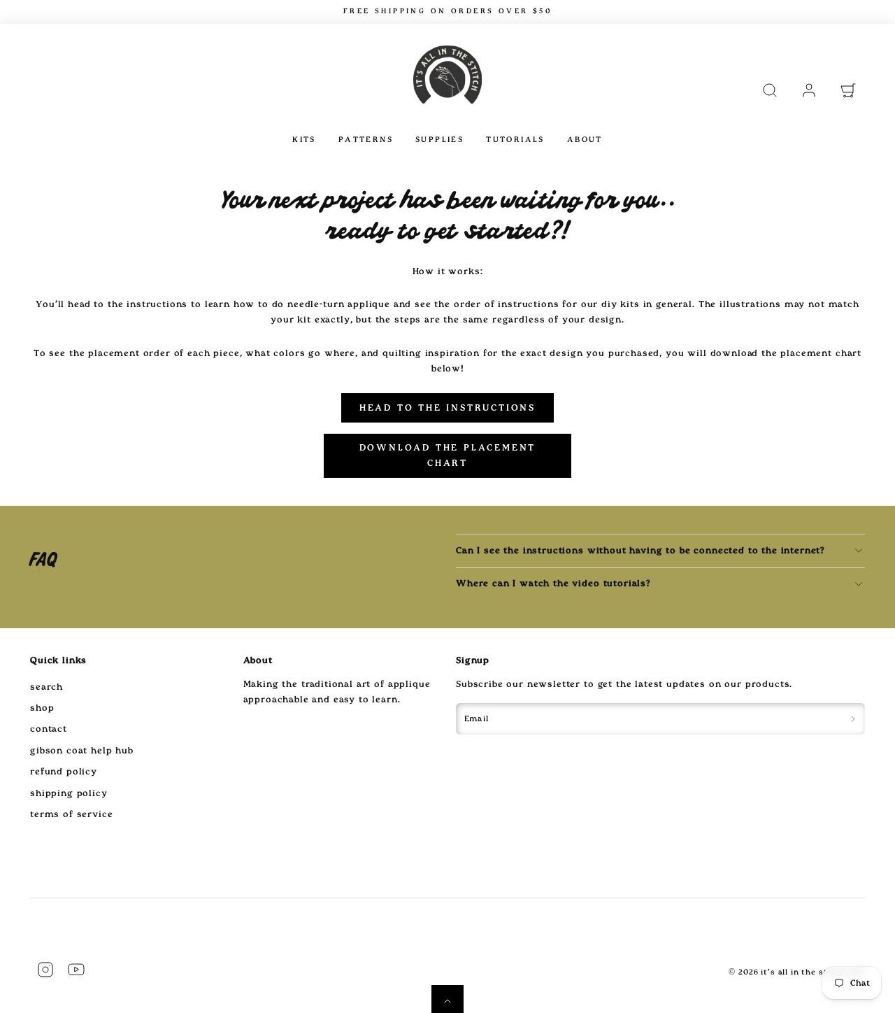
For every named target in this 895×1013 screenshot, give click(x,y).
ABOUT (585, 139)
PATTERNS (365, 139)
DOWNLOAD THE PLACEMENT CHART (447, 455)
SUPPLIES (439, 139)
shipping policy (69, 793)
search (46, 687)
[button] (770, 90)
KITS (304, 139)
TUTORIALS (515, 139)
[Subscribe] (853, 719)
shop (42, 708)
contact (48, 729)
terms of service (71, 814)
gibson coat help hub (82, 750)
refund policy (63, 771)
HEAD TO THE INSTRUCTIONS (447, 408)
